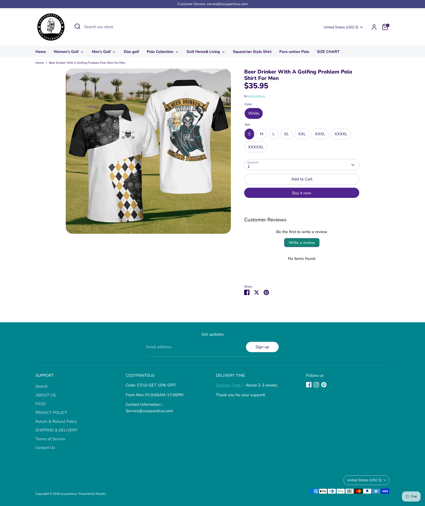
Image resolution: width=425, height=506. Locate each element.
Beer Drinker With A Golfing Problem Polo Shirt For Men (87, 63)
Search (41, 386)
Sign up (262, 347)
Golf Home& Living (204, 51)
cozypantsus (256, 96)
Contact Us (45, 447)
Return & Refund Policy (56, 421)
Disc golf (131, 51)
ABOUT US (45, 395)
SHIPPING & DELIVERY (56, 430)
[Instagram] (316, 384)
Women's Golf (67, 51)
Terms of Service (50, 439)
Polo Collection (160, 51)
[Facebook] (308, 384)
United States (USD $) (341, 27)
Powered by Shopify (92, 494)
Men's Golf (102, 51)
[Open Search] (77, 26)
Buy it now (301, 193)
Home (40, 51)
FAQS (40, 403)
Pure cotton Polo (294, 51)
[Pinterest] (323, 384)
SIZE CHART (328, 51)
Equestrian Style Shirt (252, 51)
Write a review (302, 242)
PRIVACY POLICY (51, 412)
